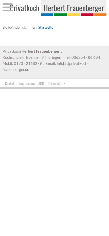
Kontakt (10, 83)
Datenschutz (56, 83)
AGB (41, 83)
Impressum (27, 83)
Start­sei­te (45, 27)
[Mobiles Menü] (7, 8)
